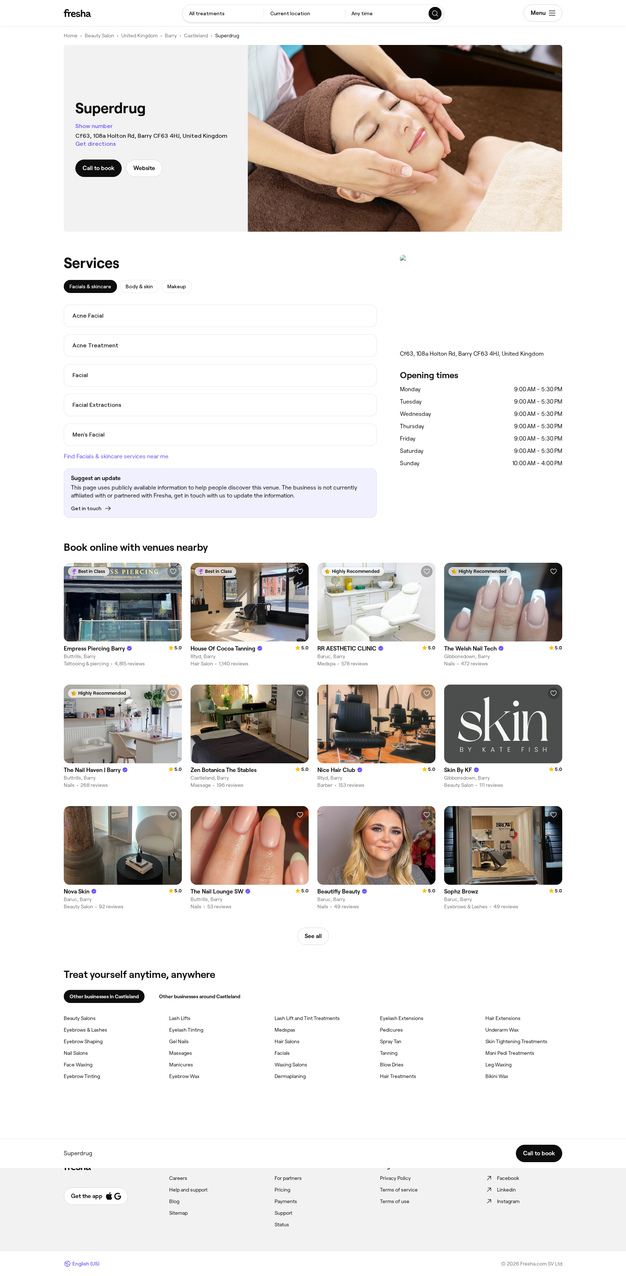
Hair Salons (287, 1041)
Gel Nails (179, 1041)
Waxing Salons (291, 1065)
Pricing (282, 1190)
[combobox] (223, 13)
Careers (178, 1178)
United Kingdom (139, 35)
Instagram (508, 1201)
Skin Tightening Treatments (516, 1041)
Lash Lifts (180, 1018)
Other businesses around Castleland (199, 996)
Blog (174, 1201)
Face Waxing (78, 1065)
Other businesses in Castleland (104, 996)
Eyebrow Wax (184, 1076)
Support (283, 1213)
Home (71, 35)
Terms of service (399, 1190)
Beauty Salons (80, 1018)
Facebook (508, 1178)
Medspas (285, 1030)
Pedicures (391, 1030)
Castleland (196, 35)
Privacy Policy (395, 1178)
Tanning (388, 1053)
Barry (171, 35)
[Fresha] (77, 13)
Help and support (188, 1190)
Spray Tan (390, 1041)
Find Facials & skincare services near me (116, 456)
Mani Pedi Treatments (509, 1053)
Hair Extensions (503, 1018)
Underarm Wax (502, 1030)
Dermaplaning (290, 1076)
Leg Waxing (498, 1065)
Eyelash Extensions (401, 1018)
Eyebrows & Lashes (85, 1030)
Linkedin (506, 1190)
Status (282, 1224)
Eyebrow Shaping (83, 1041)
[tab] (90, 286)
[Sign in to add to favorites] (173, 571)
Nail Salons (76, 1053)
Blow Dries (392, 1065)
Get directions (95, 144)
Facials (282, 1053)
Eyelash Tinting (186, 1030)
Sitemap (178, 1213)
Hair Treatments (398, 1076)
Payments (286, 1201)
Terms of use (394, 1201)
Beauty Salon (99, 35)
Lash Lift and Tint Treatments (307, 1018)
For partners (288, 1178)
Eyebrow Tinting (82, 1076)
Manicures (181, 1065)
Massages (180, 1053)
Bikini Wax (496, 1076)
